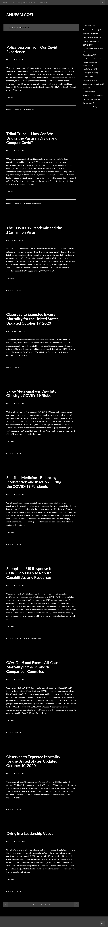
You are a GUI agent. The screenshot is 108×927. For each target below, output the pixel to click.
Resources (43, 2)
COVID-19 (18, 109)
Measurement (88, 92)
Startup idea (87, 103)
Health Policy (29, 109)
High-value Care (89, 80)
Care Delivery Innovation (92, 37)
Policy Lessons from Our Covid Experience (31, 49)
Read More (12, 98)
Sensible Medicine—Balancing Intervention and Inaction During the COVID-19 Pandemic (33, 482)
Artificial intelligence (90, 30)
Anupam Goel (20, 14)
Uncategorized (88, 107)
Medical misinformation (91, 95)
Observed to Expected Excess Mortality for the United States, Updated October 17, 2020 (32, 318)
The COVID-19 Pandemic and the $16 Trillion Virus (34, 230)
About (5, 2)
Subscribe (16, 2)
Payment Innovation (90, 99)
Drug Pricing (89, 73)
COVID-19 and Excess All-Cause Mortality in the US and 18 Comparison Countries (33, 667)
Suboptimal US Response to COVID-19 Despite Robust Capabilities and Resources (29, 573)
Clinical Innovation (89, 41)
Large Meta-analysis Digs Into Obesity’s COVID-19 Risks (31, 393)
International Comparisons (92, 84)
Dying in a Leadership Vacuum (31, 833)
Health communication (32, 203)
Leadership (87, 88)
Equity (87, 76)
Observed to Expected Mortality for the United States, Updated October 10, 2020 (33, 761)
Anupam (11, 59)
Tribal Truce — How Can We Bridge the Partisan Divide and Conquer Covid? (31, 138)
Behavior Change (89, 34)
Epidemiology (88, 55)
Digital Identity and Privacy (93, 49)
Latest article (29, 2)
